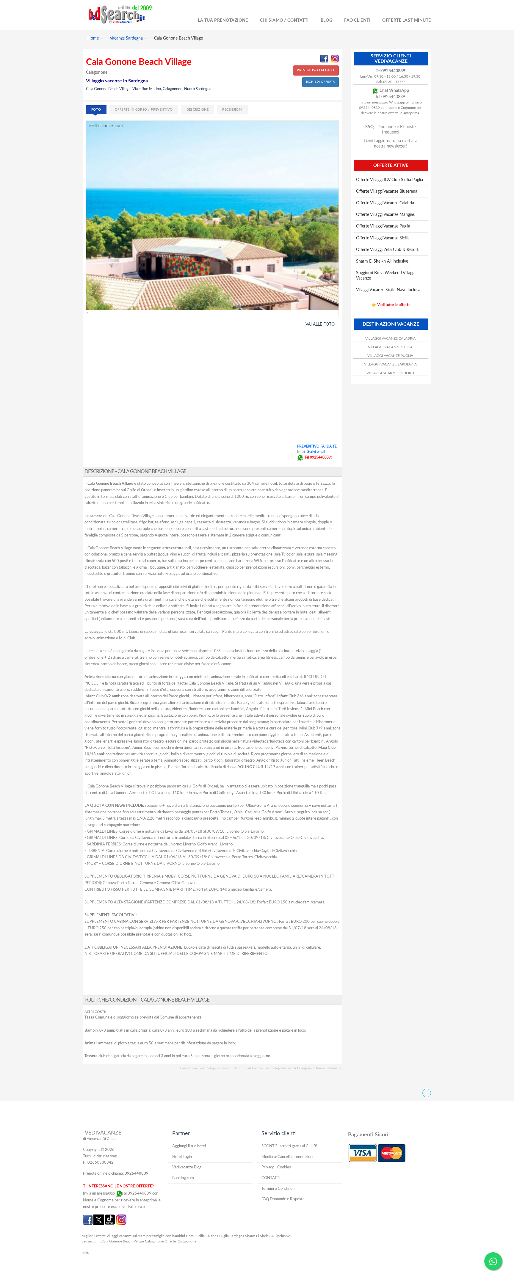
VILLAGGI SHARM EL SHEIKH (390, 373)
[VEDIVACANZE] (126, 15)
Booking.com (183, 1178)
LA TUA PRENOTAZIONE (223, 20)
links (85, 1252)
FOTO (96, 109)
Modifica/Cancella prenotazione (287, 1157)
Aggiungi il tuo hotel (189, 1146)
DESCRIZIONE (198, 109)
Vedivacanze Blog (186, 1167)
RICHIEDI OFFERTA (320, 81)
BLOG (326, 20)
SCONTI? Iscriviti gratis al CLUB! (289, 1146)
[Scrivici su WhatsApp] (300, 457)
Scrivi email (316, 452)
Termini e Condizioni (278, 1189)
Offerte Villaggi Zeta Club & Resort (387, 250)
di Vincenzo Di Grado (100, 1138)
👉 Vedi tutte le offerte (391, 305)
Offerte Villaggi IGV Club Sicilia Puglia (389, 180)
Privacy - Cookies (276, 1167)
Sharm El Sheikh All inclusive (382, 261)
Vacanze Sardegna (126, 38)
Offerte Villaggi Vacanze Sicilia (383, 238)
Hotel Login (182, 1157)
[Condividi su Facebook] (324, 58)
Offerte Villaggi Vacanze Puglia (383, 226)
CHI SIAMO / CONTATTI (284, 20)
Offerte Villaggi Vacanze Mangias (385, 215)
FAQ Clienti (357, 20)
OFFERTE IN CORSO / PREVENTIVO (144, 109)
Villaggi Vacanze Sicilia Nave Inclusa (388, 290)
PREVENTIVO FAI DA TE (316, 70)
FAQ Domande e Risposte (283, 1199)
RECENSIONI (232, 109)
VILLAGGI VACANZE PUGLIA (390, 355)
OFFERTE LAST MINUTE (406, 20)
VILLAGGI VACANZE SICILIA (390, 347)
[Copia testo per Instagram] (335, 58)
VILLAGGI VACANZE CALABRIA (390, 338)
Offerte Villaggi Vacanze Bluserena (386, 191)
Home (93, 38)
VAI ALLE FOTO (320, 324)
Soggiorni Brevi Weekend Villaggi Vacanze (385, 275)
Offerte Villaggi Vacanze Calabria (385, 203)
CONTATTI (270, 1178)
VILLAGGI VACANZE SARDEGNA (390, 364)
